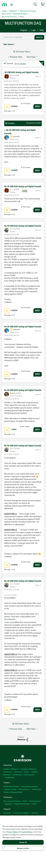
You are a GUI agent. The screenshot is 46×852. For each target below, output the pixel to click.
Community (12, 11)
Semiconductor (29, 774)
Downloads (7, 813)
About (25, 801)
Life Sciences (17, 774)
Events (34, 804)
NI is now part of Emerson (12, 801)
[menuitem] (35, 4)
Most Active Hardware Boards (14, 14)
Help (42, 30)
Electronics (18, 772)
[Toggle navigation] (12, 5)
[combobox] (17, 37)
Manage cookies (23, 848)
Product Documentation (21, 813)
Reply (37, 106)
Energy (26, 772)
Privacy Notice (12, 832)
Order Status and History (29, 786)
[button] (6, 106)
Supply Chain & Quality (22, 804)
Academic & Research (11, 769)
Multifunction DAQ (9, 16)
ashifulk (38, 123)
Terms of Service (24, 789)
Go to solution (20, 64)
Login (33, 30)
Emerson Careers (35, 801)
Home (4, 11)
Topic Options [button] (8, 44)
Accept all (23, 842)
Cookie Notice (26, 832)
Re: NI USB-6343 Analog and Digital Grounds (22, 186)
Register (23, 30)
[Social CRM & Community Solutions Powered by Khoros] (23, 739)
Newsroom (8, 804)
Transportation (10, 777)
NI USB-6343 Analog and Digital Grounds (22, 72)
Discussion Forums (27, 11)
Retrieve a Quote (10, 789)
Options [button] (37, 76)
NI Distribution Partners (11, 786)
